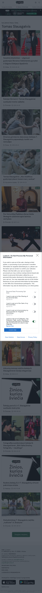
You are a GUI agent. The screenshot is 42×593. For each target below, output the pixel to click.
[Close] (38, 256)
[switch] (34, 297)
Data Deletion (9, 337)
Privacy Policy (32, 337)
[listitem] (21, 292)
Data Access (21, 337)
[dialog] (21, 296)
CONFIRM (12, 330)
